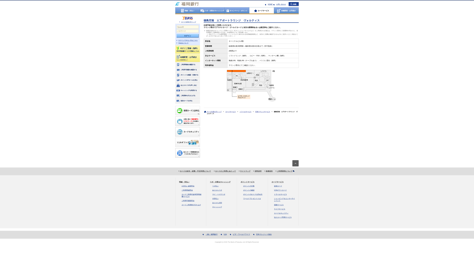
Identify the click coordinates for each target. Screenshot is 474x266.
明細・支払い (184, 182)
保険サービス (279, 205)
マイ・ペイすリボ (218, 194)
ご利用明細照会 (187, 190)
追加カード (278, 186)
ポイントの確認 (248, 190)
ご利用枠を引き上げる (188, 95)
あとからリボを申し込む (189, 85)
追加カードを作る (186, 101)
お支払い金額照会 (188, 186)
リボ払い (215, 186)
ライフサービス (279, 209)
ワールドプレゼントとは (252, 199)
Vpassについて (183, 43)
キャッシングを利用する (189, 90)
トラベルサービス (245, 112)
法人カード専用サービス (283, 217)
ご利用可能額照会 (188, 201)
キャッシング (217, 207)
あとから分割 (217, 203)
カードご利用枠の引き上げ (191, 205)
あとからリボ (217, 190)
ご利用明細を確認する (188, 64)
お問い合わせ (281, 4)
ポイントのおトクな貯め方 (252, 194)
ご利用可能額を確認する (189, 70)
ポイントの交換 (248, 186)
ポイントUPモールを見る (189, 80)
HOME (270, 4)
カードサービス (230, 112)
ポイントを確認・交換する (189, 75)
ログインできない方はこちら (188, 40)
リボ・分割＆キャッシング (220, 182)
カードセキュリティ (281, 213)
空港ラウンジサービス (262, 112)
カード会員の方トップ (188, 22)
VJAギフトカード (280, 190)
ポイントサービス (248, 182)
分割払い (215, 199)
